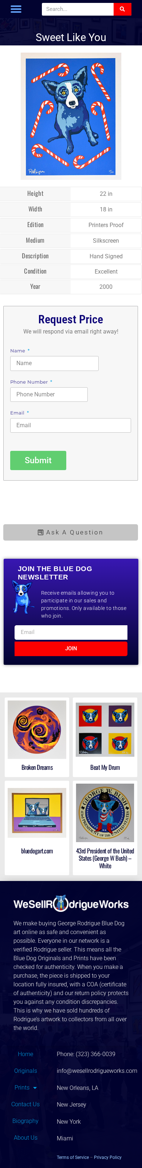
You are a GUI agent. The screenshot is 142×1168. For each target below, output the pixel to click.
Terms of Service (73, 1157)
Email (18, 413)
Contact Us (25, 1104)
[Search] (122, 9)
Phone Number (29, 382)
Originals (25, 1070)
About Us (26, 1137)
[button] (16, 9)
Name (18, 350)
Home (25, 1054)
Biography (25, 1121)
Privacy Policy (108, 1157)
